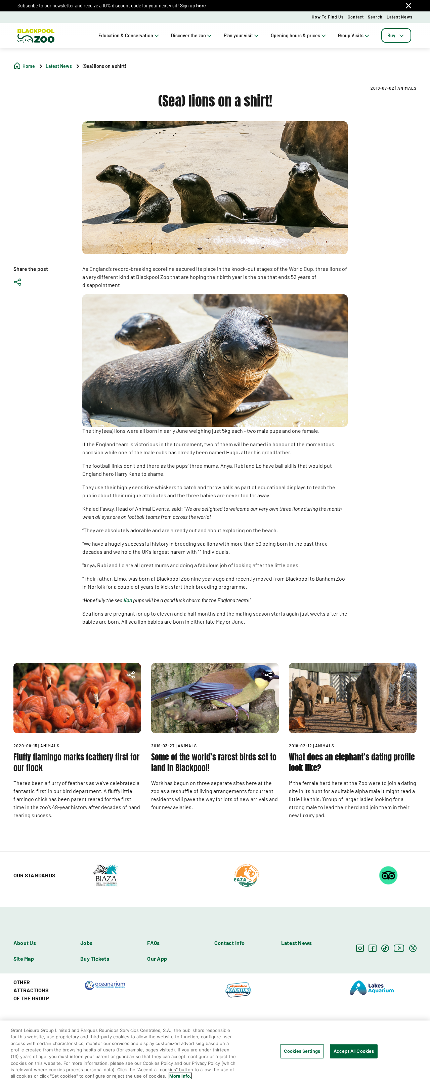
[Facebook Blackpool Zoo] (372, 948)
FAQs (153, 943)
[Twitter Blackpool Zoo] (413, 948)
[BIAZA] (105, 874)
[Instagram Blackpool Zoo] (360, 948)
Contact (356, 16)
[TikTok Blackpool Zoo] (385, 948)
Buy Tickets (94, 958)
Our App (157, 958)
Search (375, 16)
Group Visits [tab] (350, 35)
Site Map (23, 958)
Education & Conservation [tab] (125, 35)
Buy (391, 35)
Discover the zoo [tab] (188, 35)
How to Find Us (328, 16)
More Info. (180, 1076)
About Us (24, 943)
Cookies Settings (302, 1051)
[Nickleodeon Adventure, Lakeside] (238, 989)
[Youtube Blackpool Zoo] (399, 948)
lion (127, 600)
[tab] (396, 35)
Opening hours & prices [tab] (295, 35)
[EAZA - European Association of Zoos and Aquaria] (246, 874)
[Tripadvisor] (388, 874)
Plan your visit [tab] (238, 35)
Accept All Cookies (354, 1051)
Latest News (400, 16)
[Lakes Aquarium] (372, 987)
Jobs (86, 943)
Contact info (229, 943)
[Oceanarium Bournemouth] (105, 985)
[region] (215, 1051)
